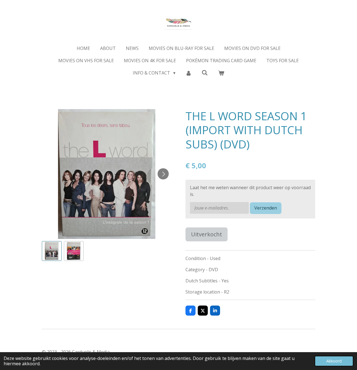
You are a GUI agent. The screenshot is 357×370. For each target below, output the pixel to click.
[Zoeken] (204, 72)
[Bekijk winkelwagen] (221, 73)
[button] (52, 251)
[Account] (188, 73)
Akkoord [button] (334, 361)
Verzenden (265, 208)
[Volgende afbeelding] (163, 173)
